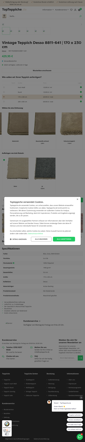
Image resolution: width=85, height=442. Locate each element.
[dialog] (42, 221)
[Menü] (10, 421)
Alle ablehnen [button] (41, 239)
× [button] (77, 199)
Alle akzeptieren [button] (64, 239)
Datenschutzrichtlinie (35, 233)
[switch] (7, 434)
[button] (18, 239)
